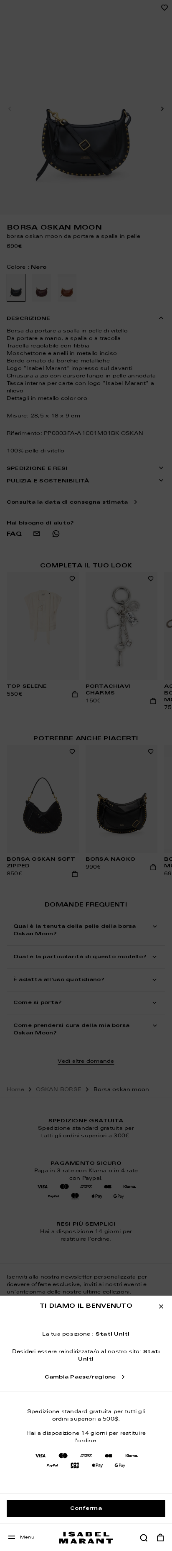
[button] (144, 1538)
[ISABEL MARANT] (86, 1537)
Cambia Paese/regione (80, 1377)
